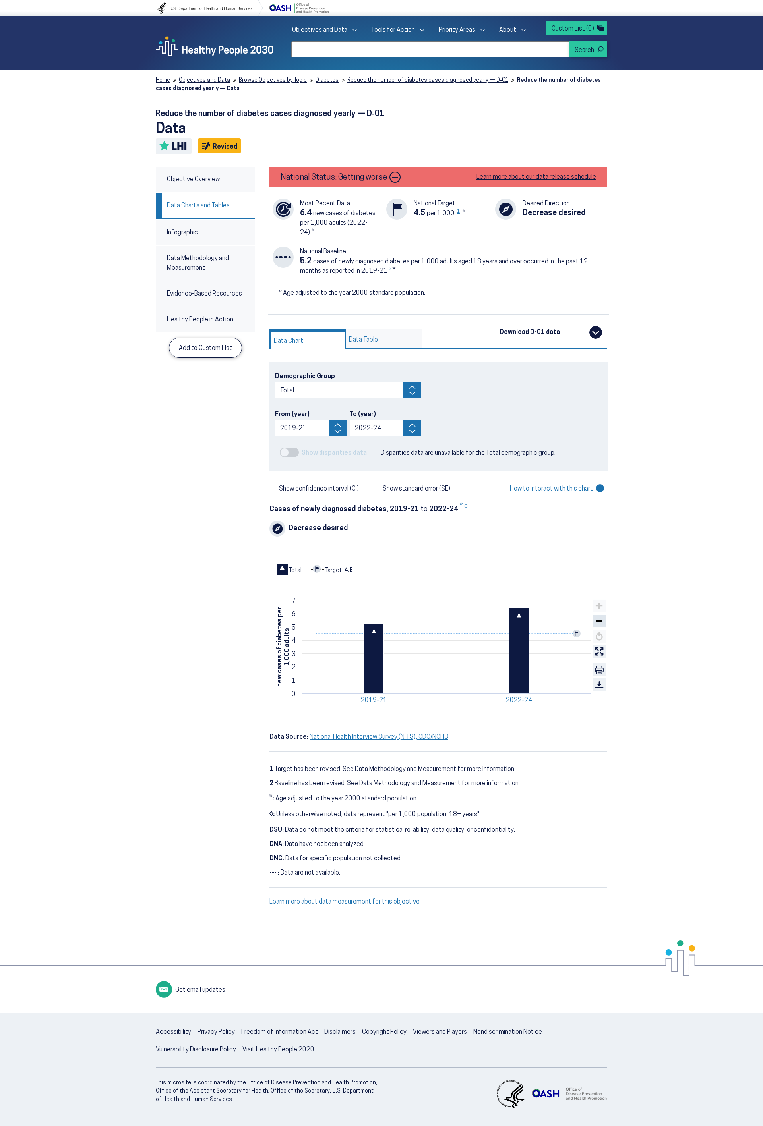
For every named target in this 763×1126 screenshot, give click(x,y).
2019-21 (374, 700)
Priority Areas (457, 30)
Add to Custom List (205, 348)
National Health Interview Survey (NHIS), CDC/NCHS (379, 737)
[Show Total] (289, 569)
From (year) (292, 414)
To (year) (363, 414)
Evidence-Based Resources (204, 294)
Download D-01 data (530, 332)
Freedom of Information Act (279, 1032)
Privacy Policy (216, 1032)
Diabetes (327, 80)
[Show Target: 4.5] (331, 569)
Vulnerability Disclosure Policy (196, 1050)
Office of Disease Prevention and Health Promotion (299, 8)
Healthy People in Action (200, 320)
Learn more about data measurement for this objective (344, 902)
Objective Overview (193, 179)
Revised (226, 146)
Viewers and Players (440, 1032)
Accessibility (173, 1032)
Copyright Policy (384, 1032)
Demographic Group (305, 376)
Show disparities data (334, 453)
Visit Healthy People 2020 (278, 1050)
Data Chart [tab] (288, 341)
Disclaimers (340, 1032)
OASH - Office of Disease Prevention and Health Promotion (569, 1094)
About (507, 30)
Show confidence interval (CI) (319, 489)
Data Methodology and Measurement (198, 263)
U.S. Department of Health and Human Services (210, 8)
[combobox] (430, 49)
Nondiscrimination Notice (507, 1032)
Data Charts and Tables (198, 206)
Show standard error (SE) (416, 489)
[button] (599, 621)
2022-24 (519, 700)
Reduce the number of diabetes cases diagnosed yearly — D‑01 (427, 80)
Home (163, 80)
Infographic (182, 233)
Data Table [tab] (363, 340)
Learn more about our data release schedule (536, 177)
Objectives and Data (319, 30)
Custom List (573, 29)
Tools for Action (393, 30)
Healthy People (214, 46)
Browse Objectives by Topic (273, 80)
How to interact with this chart (551, 489)
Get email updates (200, 990)
